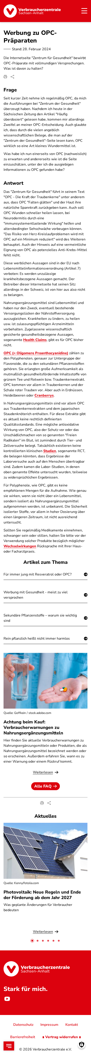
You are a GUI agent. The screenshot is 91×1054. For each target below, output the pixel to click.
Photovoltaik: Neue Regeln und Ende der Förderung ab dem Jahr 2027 (42, 895)
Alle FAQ (42, 786)
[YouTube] (7, 998)
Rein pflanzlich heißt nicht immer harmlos (37, 638)
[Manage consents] (81, 1044)
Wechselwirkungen (20, 546)
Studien (49, 451)
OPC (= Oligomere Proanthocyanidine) (36, 353)
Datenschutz (23, 1024)
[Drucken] (5, 76)
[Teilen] (12, 76)
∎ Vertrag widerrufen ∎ (61, 1037)
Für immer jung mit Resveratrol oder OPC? (38, 574)
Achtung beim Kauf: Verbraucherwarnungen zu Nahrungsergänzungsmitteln (33, 727)
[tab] (32, 941)
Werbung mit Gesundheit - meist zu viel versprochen (36, 595)
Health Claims (35, 339)
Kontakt (71, 1024)
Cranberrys (44, 395)
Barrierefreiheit (22, 1037)
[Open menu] (9, 1045)
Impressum (49, 1024)
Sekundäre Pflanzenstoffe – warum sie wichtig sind (40, 618)
